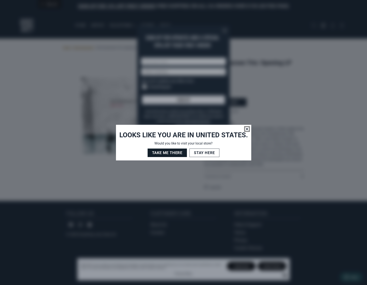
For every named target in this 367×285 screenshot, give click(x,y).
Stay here (204, 152)
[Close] (247, 129)
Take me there (167, 152)
